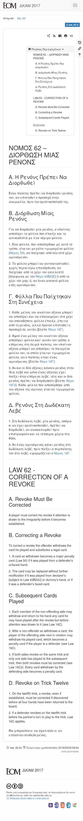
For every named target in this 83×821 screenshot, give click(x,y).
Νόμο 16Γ (55, 329)
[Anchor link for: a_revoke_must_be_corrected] (33, 504)
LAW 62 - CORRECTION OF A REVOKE (50, 99)
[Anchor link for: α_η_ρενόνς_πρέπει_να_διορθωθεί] (37, 182)
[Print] (65, 35)
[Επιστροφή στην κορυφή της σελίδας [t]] (79, 54)
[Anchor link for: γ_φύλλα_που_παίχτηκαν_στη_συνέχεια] (45, 301)
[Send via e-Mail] (60, 35)
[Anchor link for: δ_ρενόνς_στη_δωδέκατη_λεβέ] (23, 410)
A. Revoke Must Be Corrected (52, 107)
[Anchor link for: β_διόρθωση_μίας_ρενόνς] (29, 218)
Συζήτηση (39, 125)
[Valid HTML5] (62, 804)
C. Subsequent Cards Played (52, 117)
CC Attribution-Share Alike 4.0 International (27, 798)
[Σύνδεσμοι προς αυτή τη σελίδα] (79, 48)
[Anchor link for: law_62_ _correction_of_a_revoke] (38, 483)
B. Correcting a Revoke (48, 112)
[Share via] (48, 35)
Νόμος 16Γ (62, 453)
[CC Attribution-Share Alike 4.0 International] (14, 785)
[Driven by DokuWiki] (74, 804)
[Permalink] (71, 35)
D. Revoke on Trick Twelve (50, 130)
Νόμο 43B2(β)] (46, 276)
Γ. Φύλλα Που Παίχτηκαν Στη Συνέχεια (50, 79)
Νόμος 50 (16, 253)
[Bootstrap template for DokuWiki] (51, 804)
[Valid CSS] (68, 804)
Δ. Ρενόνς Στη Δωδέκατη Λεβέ (50, 88)
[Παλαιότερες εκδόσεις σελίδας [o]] (79, 42)
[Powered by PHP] (56, 804)
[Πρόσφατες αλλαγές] (54, 35)
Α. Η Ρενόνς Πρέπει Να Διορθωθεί (49, 65)
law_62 (21, 18)
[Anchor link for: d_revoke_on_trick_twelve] (71, 682)
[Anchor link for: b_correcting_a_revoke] (63, 534)
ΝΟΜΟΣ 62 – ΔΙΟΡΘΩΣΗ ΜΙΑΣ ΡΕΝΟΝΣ (51, 56)
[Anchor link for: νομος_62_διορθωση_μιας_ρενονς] (38, 161)
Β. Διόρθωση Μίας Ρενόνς (51, 72)
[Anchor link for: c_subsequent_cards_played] (26, 601)
